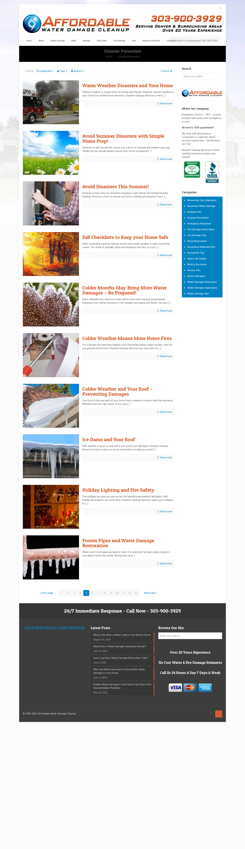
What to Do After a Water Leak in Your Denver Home (122, 634)
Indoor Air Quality (196, 258)
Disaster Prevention (129, 56)
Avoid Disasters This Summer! (115, 186)
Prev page (47, 592)
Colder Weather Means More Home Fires (127, 338)
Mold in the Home (197, 264)
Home (108, 56)
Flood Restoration (197, 241)
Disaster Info (194, 211)
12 (129, 592)
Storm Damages (196, 276)
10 (117, 592)
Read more (166, 103)
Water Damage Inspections (202, 287)
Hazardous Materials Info (201, 246)
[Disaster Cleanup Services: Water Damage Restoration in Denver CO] (122, 24)
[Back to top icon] (218, 713)
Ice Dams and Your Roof (108, 439)
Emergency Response (199, 223)
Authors (78, 71)
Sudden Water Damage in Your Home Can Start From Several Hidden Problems (122, 686)
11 (123, 592)
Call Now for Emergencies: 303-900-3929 (195, 40)
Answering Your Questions (201, 200)
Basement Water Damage (201, 206)
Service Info (193, 270)
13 (135, 592)
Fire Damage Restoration (200, 229)
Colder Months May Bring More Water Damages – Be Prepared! (124, 290)
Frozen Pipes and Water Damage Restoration (118, 542)
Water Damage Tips (198, 293)
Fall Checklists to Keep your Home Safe (125, 237)
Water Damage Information (202, 281)
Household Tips (195, 252)
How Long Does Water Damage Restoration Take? (120, 657)
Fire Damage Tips (196, 235)
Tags (62, 71)
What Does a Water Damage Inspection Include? (119, 646)
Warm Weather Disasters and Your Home (127, 85)
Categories (45, 71)
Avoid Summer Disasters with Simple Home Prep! (123, 138)
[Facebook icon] (220, 8)
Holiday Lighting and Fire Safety (118, 490)
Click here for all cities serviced (54, 628)
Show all (167, 71)
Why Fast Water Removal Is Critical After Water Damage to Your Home (119, 671)
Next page (149, 592)
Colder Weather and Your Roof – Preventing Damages (117, 391)
